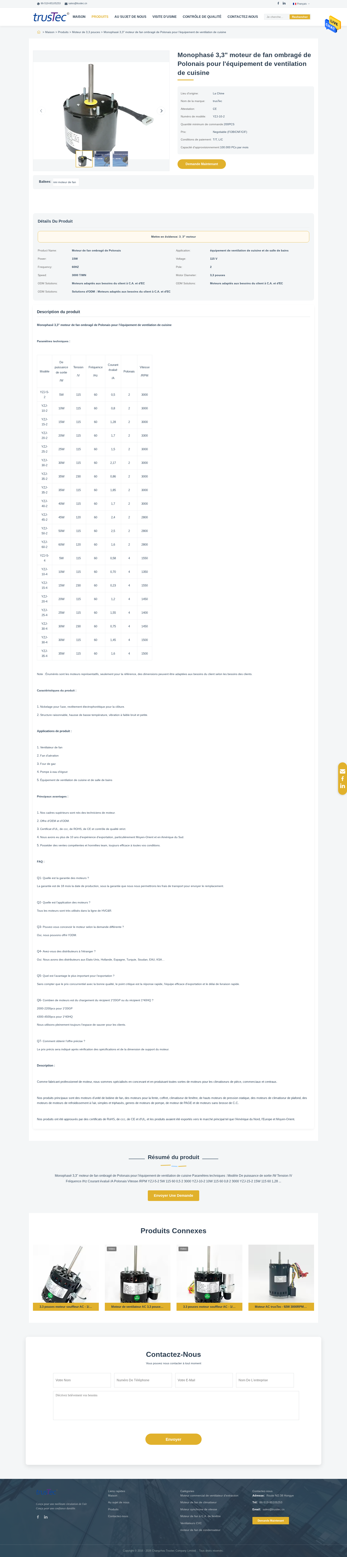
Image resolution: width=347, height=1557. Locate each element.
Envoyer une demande (173, 1196)
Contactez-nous (243, 16)
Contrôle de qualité (202, 16)
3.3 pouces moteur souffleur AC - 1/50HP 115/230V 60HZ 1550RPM (209, 1306)
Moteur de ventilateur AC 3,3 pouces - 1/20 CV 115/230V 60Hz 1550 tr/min (137, 1306)
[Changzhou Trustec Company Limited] (51, 17)
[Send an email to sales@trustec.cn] (342, 771)
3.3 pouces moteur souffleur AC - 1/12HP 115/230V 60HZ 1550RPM (66, 1306)
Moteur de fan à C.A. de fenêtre (200, 1516)
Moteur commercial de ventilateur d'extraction (209, 1495)
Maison (79, 16)
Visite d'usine (164, 16)
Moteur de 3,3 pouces (86, 32)
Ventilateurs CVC (191, 1523)
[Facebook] (278, 4)
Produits (100, 16)
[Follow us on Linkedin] (342, 786)
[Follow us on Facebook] (342, 778)
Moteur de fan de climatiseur (198, 1502)
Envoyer (173, 1439)
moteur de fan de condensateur (200, 1530)
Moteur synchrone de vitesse (198, 1509)
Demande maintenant (201, 164)
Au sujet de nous (130, 16)
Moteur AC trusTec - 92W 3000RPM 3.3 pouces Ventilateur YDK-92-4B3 (281, 1306)
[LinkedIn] (284, 4)
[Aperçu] (39, 32)
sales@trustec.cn (77, 3)
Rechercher (300, 16)
